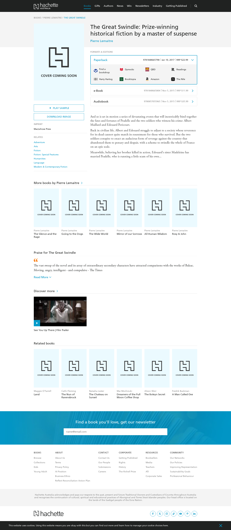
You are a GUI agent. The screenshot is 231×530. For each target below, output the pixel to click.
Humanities (39, 158)
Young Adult (40, 472)
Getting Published (176, 5)
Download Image (59, 116)
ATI (147, 472)
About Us (60, 458)
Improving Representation (183, 467)
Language (39, 162)
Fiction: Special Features (46, 154)
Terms (58, 463)
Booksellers (151, 458)
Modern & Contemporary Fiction (50, 166)
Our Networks (177, 458)
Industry (157, 5)
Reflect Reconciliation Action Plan (72, 481)
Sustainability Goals (180, 472)
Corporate (125, 453)
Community (177, 453)
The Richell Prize (127, 472)
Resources (152, 453)
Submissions (104, 467)
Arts (36, 146)
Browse (37, 458)
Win (129, 5)
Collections (39, 463)
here (165, 525)
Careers (102, 472)
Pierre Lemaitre (101, 41)
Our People (104, 463)
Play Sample (61, 108)
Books (87, 5)
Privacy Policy (62, 467)
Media (149, 463)
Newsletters (142, 5)
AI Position (60, 472)
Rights (122, 463)
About (59, 453)
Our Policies (176, 463)
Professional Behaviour (182, 476)
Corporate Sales (154, 476)
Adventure (39, 142)
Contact (103, 453)
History (122, 467)
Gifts (97, 5)
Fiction (37, 150)
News (120, 5)
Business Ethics (62, 476)
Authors (108, 5)
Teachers (150, 467)
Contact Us (103, 458)
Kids (36, 467)
